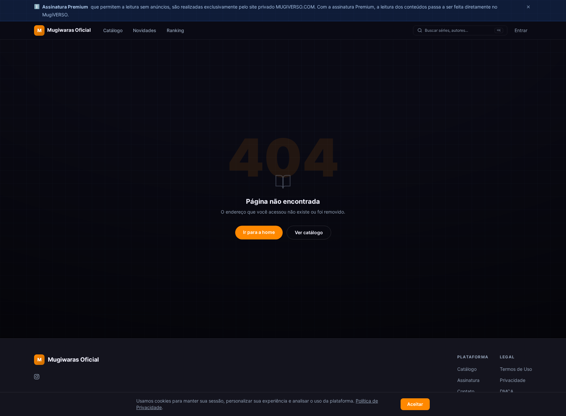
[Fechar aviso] (528, 6)
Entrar (521, 30)
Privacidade (512, 380)
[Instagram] (36, 376)
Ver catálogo (309, 232)
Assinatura (468, 380)
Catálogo (113, 30)
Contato (465, 391)
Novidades (144, 30)
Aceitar (415, 404)
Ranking (175, 30)
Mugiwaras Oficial (68, 359)
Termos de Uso (516, 369)
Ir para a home (259, 232)
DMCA (506, 391)
